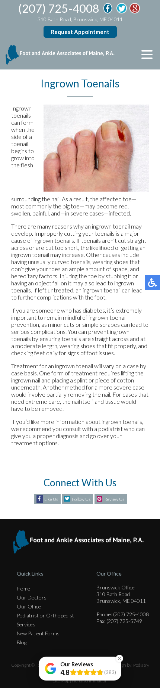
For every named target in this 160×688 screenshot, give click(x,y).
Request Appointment (80, 31)
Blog (21, 642)
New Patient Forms (38, 633)
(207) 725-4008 (58, 8)
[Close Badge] (119, 658)
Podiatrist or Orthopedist (45, 615)
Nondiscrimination (90, 681)
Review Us (114, 499)
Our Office (29, 606)
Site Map (61, 681)
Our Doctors (32, 597)
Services (26, 624)
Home (23, 588)
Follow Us (81, 499)
